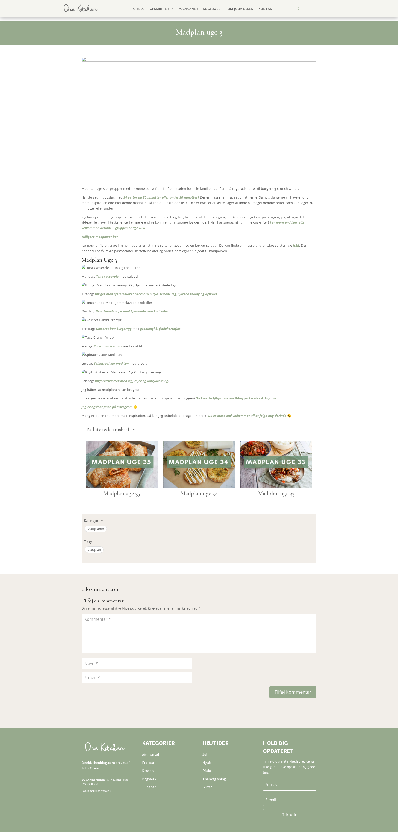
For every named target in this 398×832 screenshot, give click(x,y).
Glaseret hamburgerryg (114, 328)
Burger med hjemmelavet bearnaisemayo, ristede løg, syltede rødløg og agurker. (156, 294)
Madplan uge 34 (199, 493)
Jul (204, 754)
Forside (138, 8)
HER (296, 245)
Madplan (94, 549)
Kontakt (266, 8)
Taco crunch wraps (108, 346)
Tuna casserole (108, 276)
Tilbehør (149, 787)
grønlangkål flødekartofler (160, 328)
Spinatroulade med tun (111, 363)
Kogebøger (212, 8)
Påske (207, 770)
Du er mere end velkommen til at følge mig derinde (247, 415)
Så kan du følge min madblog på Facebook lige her (236, 398)
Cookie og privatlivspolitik (96, 790)
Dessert (148, 770)
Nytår (206, 762)
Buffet (207, 787)
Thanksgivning (214, 779)
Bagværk (149, 779)
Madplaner (188, 8)
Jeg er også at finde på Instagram (107, 407)
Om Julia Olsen (240, 8)
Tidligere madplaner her (100, 236)
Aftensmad (150, 754)
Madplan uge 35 (121, 493)
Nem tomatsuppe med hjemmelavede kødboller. (132, 311)
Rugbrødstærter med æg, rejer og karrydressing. (132, 381)
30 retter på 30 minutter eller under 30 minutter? (161, 197)
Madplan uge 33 (276, 493)
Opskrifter (159, 8)
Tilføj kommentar (293, 692)
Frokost (148, 762)
